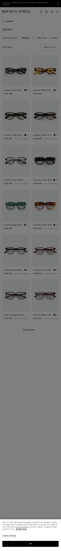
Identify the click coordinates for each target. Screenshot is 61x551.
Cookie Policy (21, 529)
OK (30, 544)
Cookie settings (9, 535)
